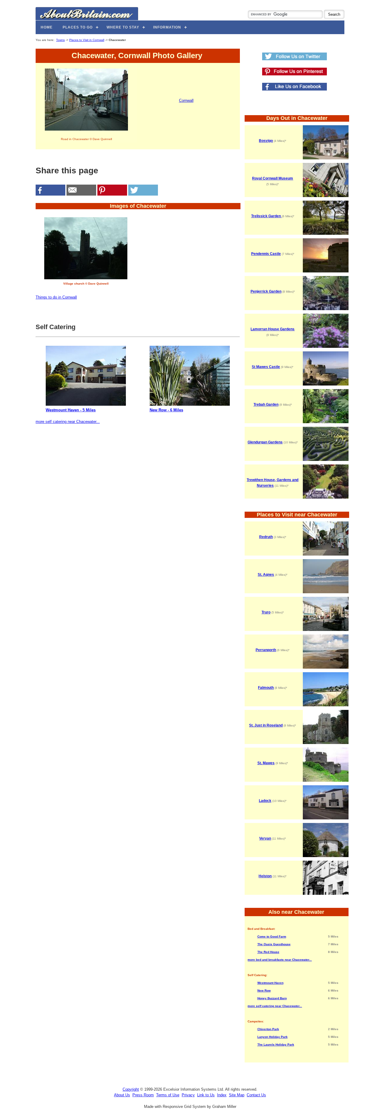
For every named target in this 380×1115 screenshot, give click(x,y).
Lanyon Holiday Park (272, 1036)
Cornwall (186, 100)
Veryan (265, 838)
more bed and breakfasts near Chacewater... (280, 959)
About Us (122, 1095)
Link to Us (206, 1095)
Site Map (236, 1095)
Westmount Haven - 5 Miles (71, 410)
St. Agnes (266, 574)
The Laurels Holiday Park (275, 1044)
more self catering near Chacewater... (68, 421)
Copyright (131, 1089)
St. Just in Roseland (266, 725)
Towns (60, 40)
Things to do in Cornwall (56, 297)
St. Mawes (266, 763)
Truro (266, 612)
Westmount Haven (270, 982)
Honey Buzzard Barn (272, 998)
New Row (264, 990)
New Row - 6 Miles (166, 410)
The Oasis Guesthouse (274, 944)
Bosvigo (266, 141)
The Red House (268, 952)
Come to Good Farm (271, 936)
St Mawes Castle (266, 367)
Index (222, 1095)
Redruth (266, 537)
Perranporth (266, 650)
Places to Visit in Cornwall (86, 40)
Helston (265, 876)
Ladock (265, 801)
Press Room (143, 1095)
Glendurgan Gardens (265, 442)
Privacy (188, 1095)
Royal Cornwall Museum (272, 178)
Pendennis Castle (266, 254)
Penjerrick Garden (266, 291)
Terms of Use (167, 1095)
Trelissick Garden (266, 216)
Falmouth (266, 688)
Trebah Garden (266, 404)
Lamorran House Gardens (272, 329)
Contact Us (256, 1095)
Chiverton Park (268, 1029)
